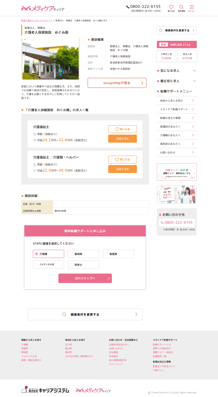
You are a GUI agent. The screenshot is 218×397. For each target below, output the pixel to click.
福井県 (68, 352)
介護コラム (158, 370)
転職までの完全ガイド (164, 366)
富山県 (68, 348)
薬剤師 (24, 352)
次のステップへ (85, 278)
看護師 (24, 348)
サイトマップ (115, 364)
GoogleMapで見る (117, 83)
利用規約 (113, 356)
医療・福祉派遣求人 (31, 360)
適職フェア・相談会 (163, 352)
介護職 (24, 344)
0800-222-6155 (178, 222)
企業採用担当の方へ (119, 344)
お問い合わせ (115, 348)
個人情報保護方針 (118, 360)
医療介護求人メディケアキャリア (36, 20)
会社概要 (113, 352)
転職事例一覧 (159, 356)
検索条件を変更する (85, 314)
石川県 (68, 344)
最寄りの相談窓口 (162, 348)
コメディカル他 (29, 356)
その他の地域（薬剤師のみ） (79, 356)
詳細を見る (122, 138)
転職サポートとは (162, 344)
